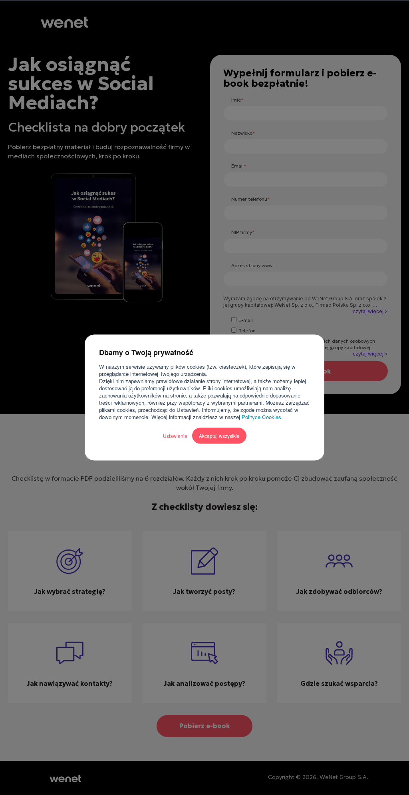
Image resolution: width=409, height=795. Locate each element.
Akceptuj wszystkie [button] (219, 435)
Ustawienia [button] (175, 435)
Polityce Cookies (261, 417)
